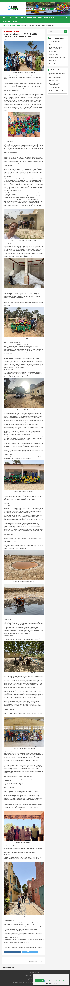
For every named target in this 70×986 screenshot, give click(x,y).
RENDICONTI (52, 63)
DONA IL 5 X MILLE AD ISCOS (10, 21)
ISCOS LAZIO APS (53, 54)
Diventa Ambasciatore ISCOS (46, 17)
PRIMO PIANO (52, 60)
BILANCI (51, 44)
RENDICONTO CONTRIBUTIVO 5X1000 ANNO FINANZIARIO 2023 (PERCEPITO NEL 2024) (57, 79)
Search (65, 31)
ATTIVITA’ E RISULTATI (54, 87)
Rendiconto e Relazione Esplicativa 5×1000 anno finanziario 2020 (34, 960)
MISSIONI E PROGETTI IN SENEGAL (11, 31)
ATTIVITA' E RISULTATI (54, 41)
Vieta (50, 981)
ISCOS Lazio (13, 39)
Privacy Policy (55, 983)
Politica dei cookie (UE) (57, 1)
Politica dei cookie (48, 983)
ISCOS (4, 17)
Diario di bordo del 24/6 (10, 960)
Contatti (66, 1)
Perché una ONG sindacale (17, 17)
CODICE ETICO (52, 51)
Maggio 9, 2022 (7, 39)
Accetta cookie (39, 981)
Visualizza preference (61, 981)
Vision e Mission (31, 17)
